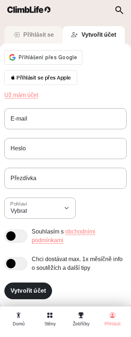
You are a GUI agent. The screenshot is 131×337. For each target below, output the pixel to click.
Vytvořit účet (99, 35)
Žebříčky (81, 323)
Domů (19, 323)
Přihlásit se (38, 35)
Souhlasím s (63, 235)
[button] (41, 78)
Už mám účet (21, 95)
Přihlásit (112, 323)
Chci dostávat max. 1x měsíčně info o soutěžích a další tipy (77, 263)
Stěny (50, 323)
